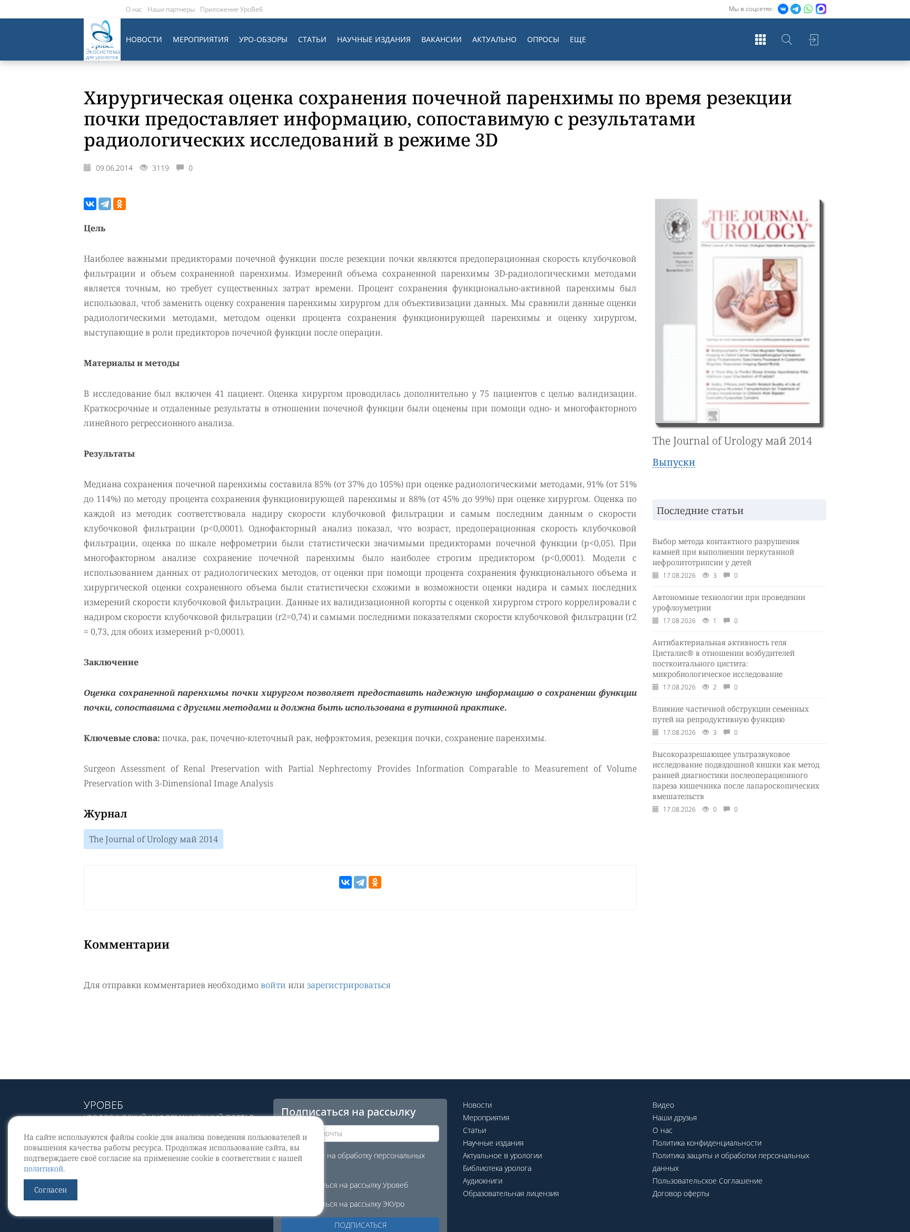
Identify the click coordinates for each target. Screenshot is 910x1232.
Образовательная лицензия (511, 1193)
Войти (813, 39)
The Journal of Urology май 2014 (153, 839)
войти (273, 985)
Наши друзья (674, 1117)
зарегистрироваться (349, 985)
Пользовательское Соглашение (707, 1181)
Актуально (494, 39)
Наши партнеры (171, 9)
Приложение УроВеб (231, 9)
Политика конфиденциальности (706, 1143)
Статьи (312, 39)
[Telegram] (104, 204)
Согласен (50, 1190)
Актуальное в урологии (502, 1155)
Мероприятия (201, 39)
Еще (578, 39)
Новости (144, 39)
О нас (134, 9)
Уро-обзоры (263, 39)
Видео (663, 1105)
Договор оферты (680, 1193)
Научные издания (374, 39)
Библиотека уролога (497, 1168)
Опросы (543, 39)
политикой (43, 1169)
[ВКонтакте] (90, 204)
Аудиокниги (482, 1181)
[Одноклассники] (119, 204)
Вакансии (441, 39)
